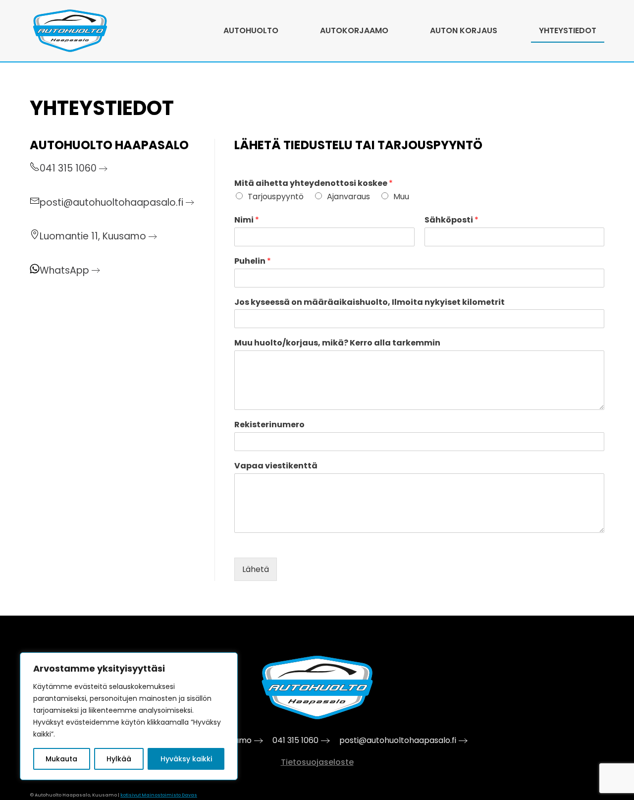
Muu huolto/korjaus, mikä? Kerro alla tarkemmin (337, 343)
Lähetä (255, 569)
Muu (401, 196)
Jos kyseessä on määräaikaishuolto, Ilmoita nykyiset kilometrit (369, 302)
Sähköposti (451, 220)
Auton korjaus (463, 30)
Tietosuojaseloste (317, 762)
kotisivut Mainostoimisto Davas (158, 795)
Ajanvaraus (348, 196)
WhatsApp (64, 270)
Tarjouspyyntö (276, 196)
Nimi (246, 220)
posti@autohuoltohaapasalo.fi (111, 202)
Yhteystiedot (567, 30)
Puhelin (252, 261)
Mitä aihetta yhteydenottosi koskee (313, 183)
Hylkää (118, 759)
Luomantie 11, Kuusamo (93, 236)
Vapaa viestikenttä (275, 466)
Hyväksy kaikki (186, 759)
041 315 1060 (68, 168)
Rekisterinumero (269, 425)
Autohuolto (250, 30)
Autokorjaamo (354, 30)
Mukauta (61, 759)
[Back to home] (70, 31)
